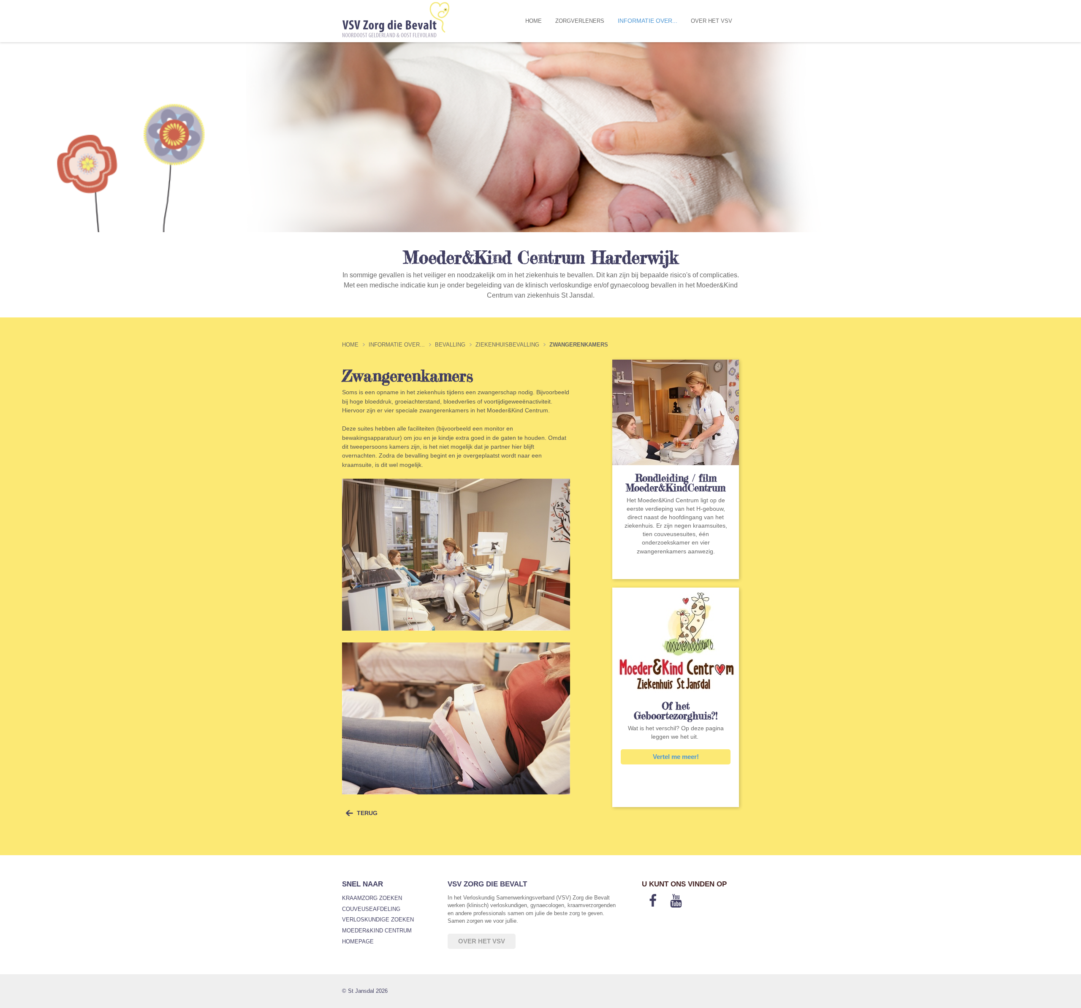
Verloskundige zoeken (378, 919)
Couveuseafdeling (371, 909)
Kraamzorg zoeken (372, 898)
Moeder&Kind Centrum (377, 930)
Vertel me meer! (676, 756)
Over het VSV (711, 21)
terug (367, 813)
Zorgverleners (579, 21)
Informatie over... (647, 21)
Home (533, 21)
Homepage (358, 941)
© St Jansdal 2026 (365, 991)
